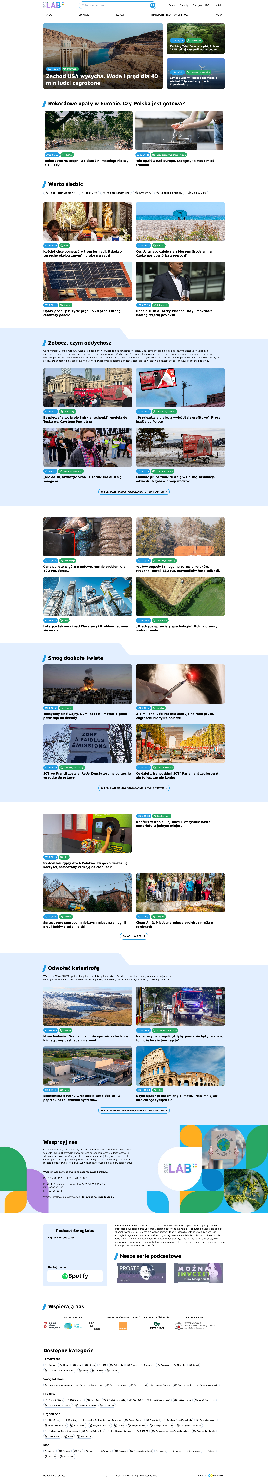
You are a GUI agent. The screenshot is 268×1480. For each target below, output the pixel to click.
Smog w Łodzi (140, 1385)
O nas (172, 5)
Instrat (121, 1425)
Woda (219, 14)
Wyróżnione (69, 1456)
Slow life (181, 1365)
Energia (51, 1365)
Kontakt (218, 5)
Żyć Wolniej (109, 1405)
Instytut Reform (139, 1425)
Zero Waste (86, 1436)
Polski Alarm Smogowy (62, 192)
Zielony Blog (199, 192)
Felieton (66, 1451)
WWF (70, 1436)
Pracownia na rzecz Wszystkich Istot (172, 1431)
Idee (92, 1451)
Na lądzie (95, 1400)
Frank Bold (91, 192)
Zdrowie (84, 14)
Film (80, 1451)
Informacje (106, 1451)
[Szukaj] (152, 5)
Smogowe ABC (201, 5)
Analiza (51, 1451)
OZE (104, 1365)
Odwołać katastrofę (116, 1400)
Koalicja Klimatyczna (118, 192)
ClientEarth (53, 1420)
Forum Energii (135, 1420)
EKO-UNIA (145, 192)
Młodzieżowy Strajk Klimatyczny (63, 1431)
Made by (202, 1475)
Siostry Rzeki (54, 1436)
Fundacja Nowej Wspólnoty (179, 1420)
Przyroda (165, 1365)
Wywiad (52, 1456)
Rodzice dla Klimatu (171, 192)
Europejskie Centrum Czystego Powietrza (102, 1420)
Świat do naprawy (207, 1400)
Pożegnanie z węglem (160, 1400)
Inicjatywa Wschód (101, 1425)
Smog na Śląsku (185, 1385)
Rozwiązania (195, 1451)
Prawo (134, 1365)
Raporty (184, 5)
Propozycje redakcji (143, 1451)
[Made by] (216, 1475)
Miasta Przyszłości (87, 1405)
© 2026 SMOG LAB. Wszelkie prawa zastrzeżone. (132, 1475)
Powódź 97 (138, 1400)
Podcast (122, 1451)
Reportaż (177, 1451)
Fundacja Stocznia (208, 1420)
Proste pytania (184, 1400)
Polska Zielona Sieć (95, 1431)
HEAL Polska (80, 1425)
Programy (148, 1365)
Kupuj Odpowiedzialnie (190, 1425)
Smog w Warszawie (209, 1385)
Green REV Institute (57, 1425)
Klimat (120, 14)
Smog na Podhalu (162, 1385)
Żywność (115, 1370)
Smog (49, 14)
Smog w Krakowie (118, 1385)
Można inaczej (76, 1400)
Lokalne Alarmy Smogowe (60, 1385)
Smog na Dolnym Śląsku (91, 1385)
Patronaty (118, 1365)
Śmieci (196, 1365)
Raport (162, 1451)
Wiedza (211, 1451)
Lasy (79, 1365)
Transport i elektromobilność (169, 14)
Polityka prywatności (54, 1475)
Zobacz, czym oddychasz (59, 1405)
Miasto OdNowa (55, 1400)
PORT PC (144, 1431)
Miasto (92, 1365)
